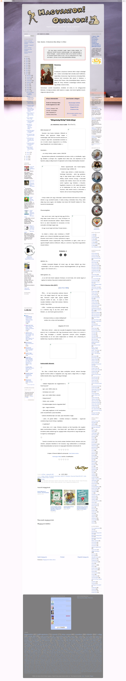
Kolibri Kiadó (94, 328)
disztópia (93, 436)
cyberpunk (45, 671)
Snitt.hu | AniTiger (28, 47)
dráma (93, 437)
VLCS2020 (91, 670)
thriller (93, 507)
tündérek (93, 510)
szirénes (93, 502)
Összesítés (96, 227)
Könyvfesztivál (72, 659)
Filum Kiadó (94, 294)
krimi (93, 466)
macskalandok (97, 649)
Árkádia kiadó (94, 414)
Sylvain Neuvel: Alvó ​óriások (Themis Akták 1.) (30, 148)
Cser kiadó (95, 666)
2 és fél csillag (94, 237)
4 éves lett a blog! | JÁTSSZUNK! (32, 168)
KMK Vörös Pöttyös (96, 317)
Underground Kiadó (96, 402)
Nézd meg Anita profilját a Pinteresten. (85, 597)
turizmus (99, 665)
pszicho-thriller (95, 488)
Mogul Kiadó (55, 669)
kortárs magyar (83, 671)
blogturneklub (28, 634)
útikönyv (37, 661)
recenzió (93, 583)
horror (93, 450)
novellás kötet (94, 576)
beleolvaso (40, 671)
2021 (27, 66)
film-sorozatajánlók (87, 641)
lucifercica (78, 651)
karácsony (68, 650)
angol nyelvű (94, 549)
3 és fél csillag (94, 240)
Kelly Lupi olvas (29, 325)
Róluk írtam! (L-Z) (52, 30)
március (28, 90)
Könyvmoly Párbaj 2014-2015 (85, 649)
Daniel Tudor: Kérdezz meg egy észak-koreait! (30, 369)
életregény (31, 666)
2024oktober (94, 119)
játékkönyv (94, 461)
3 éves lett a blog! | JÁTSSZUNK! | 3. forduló (30, 121)
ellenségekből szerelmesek (40, 665)
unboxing (80, 652)
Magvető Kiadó (95, 340)
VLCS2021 (96, 670)
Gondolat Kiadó (95, 303)
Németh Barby (95, 107)
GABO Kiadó (94, 300)
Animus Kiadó (94, 264)
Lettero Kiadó (37, 664)
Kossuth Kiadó (95, 329)
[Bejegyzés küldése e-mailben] (59, 474)
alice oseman (67, 654)
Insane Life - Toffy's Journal (29, 358)
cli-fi (28, 665)
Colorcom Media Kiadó (96, 276)
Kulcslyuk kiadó (54, 661)
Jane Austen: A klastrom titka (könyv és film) (30, 102)
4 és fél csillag (94, 243)
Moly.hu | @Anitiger (28, 40)
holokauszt (94, 448)
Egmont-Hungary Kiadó (96, 288)
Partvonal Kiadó (62, 661)
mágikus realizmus (95, 478)
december (29, 75)
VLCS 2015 (94, 542)
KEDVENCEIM (61, 30)
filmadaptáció (51, 476)
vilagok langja (26, 666)
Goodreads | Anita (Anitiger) (28, 50)
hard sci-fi (67, 665)
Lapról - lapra (29, 353)
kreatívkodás (43, 660)
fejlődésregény (53, 665)
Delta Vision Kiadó (95, 287)
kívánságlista (89, 671)
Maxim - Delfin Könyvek (61, 655)
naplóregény (94, 480)
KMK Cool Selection (96, 314)
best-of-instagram (46, 654)
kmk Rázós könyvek (76, 671)
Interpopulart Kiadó (95, 308)
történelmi (94, 508)
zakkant (93, 97)
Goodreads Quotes (31, 399)
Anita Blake (94, 422)
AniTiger (27, 269)
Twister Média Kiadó (96, 395)
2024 (27, 61)
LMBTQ (93, 424)
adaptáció (47, 645)
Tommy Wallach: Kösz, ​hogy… (30, 118)
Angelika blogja (29, 373)
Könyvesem (28, 379)
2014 (27, 159)
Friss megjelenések (96, 528)
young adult (94, 519)
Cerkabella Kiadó (95, 270)
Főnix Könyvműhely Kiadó (59, 656)
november (29, 77)
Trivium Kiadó (94, 393)
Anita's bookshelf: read (61, 599)
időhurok (100, 661)
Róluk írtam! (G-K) (43, 30)
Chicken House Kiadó (96, 271)
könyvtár (93, 571)
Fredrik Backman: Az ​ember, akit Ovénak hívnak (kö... (30, 140)
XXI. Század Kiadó (95, 408)
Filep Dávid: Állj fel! (29, 354)
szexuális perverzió (95, 500)
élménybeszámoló (45, 639)
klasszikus (68, 476)
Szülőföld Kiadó (55, 670)
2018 (27, 72)
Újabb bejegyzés (42, 557)
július (28, 84)
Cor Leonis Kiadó (95, 278)
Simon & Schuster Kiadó (97, 383)
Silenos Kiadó (94, 381)
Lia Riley (56, 607)
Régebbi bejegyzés (83, 557)
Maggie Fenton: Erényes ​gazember (29, 381)
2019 (27, 70)
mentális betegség (77, 650)
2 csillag (42, 476)
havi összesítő (94, 561)
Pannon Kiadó (94, 362)
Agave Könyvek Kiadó (96, 258)
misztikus (93, 474)
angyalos (93, 429)
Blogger (91, 676)
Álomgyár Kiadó (95, 412)
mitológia (93, 475)
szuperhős (34, 656)
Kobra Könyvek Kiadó (96, 325)
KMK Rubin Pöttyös (70, 640)
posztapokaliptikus (95, 486)
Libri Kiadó (94, 336)
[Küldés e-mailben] (61, 474)
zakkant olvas (29, 332)
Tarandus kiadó (61, 670)
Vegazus (93, 117)
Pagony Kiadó (94, 359)
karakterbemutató (63, 671)
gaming (32, 660)
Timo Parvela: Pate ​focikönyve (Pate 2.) (30, 135)
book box (93, 553)
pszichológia (94, 489)
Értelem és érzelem (74, 105)
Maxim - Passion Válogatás (31, 654)
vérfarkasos (94, 518)
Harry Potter (53, 655)
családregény (94, 433)
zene (91, 644)
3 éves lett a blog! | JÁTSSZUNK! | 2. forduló (30, 131)
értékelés (46, 476)
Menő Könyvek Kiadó (97, 645)
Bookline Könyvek (98, 656)
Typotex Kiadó (94, 397)
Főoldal (25, 30)
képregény (94, 467)
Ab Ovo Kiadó (94, 253)
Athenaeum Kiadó (95, 265)
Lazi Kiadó (94, 334)
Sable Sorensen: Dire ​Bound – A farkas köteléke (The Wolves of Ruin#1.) (30, 328)
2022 (27, 65)
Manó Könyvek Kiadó (96, 345)
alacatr (83, 676)
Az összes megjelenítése (30, 384)
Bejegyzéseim (97, 229)
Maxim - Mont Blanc (96, 350)
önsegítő (62, 646)
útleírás (36, 666)
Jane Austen (57, 476)
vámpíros (93, 516)
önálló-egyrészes (42, 634)
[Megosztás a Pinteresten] (66, 474)
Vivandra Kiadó (95, 407)
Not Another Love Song (59, 615)
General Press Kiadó (52, 644)
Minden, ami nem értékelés (72, 30)
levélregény (94, 469)
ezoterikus (94, 441)
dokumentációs (94, 661)
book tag (93, 555)
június (28, 85)
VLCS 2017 (94, 545)
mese (93, 472)
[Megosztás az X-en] (64, 474)
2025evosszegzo (95, 98)
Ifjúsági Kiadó (94, 306)
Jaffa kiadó (84, 660)
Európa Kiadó (94, 291)
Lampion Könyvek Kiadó (92, 660)
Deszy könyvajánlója (29, 316)
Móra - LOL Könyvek (96, 353)
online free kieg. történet (97, 410)
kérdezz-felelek (95, 568)
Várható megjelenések (96, 547)
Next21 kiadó (46, 651)
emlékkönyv (50, 671)
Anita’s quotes (28, 389)
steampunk (94, 497)
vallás (38, 656)
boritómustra (53, 637)
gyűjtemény (94, 558)
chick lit (93, 431)
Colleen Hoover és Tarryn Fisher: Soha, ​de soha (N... (30, 114)
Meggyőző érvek (74, 107)
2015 (27, 157)
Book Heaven (29, 342)
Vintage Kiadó (94, 405)
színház (52, 660)
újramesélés (42, 644)
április (28, 89)
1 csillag (93, 234)
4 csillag (93, 242)
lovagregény (95, 671)
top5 (37, 659)
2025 (27, 60)
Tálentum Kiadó (95, 399)
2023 (27, 63)
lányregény (72, 665)
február (28, 152)
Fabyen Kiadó (94, 292)
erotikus (93, 439)
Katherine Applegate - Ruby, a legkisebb (30, 349)
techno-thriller (94, 505)
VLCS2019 (86, 670)
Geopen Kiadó (95, 301)
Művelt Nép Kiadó (95, 357)
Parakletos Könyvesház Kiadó (75, 669)
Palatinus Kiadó (45, 477)
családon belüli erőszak (86, 661)
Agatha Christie (58, 660)
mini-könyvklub (95, 572)
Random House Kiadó (96, 374)
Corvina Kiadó (94, 280)
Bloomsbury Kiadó (95, 267)
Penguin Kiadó (95, 368)
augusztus (29, 82)
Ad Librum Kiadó (95, 256)
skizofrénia (94, 496)
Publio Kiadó (94, 372)
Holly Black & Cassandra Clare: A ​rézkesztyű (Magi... (29, 126)
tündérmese (94, 511)
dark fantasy (94, 434)
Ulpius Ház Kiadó (95, 400)
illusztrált (93, 458)
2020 (27, 68)
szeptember (29, 80)
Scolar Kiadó (94, 380)
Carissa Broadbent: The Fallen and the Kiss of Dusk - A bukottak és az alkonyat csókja (29, 361)
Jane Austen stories (74, 453)
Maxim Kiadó (94, 351)
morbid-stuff (94, 477)
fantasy (93, 442)
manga (99, 671)
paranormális (94, 483)
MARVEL (45, 650)
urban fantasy (89, 637)
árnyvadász (97, 650)
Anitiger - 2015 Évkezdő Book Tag (32, 199)
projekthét (94, 581)
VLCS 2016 (94, 543)
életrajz (93, 522)
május (28, 87)
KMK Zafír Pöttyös (95, 319)
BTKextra (26, 637)
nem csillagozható (95, 246)
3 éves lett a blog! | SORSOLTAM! (30, 106)
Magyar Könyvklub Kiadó (51, 664)
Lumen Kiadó (43, 664)
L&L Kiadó (78, 659)
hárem (55, 671)
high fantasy (61, 645)
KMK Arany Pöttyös (95, 312)
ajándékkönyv (29, 671)
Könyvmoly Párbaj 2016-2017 (77, 476)
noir (76, 665)
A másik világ (29, 367)
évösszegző (94, 590)
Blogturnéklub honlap (29, 259)
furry (58, 665)
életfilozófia (33, 649)
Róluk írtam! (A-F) (33, 30)
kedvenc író (63, 476)
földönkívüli (94, 445)
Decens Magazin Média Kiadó (75, 660)
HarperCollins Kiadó (96, 305)
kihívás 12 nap (74, 654)
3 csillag (93, 239)
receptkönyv (85, 650)
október (28, 78)
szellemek (94, 499)
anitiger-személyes (95, 551)
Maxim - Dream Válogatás (95, 348)
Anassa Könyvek (66, 666)
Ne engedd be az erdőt (59, 611)
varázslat (93, 515)
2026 (27, 58)
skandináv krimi (95, 494)
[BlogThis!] (63, 474)
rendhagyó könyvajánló (96, 584)
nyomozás (35, 644)
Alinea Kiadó (94, 262)
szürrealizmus (94, 504)
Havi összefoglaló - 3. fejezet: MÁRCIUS (30, 93)
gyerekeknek (94, 447)
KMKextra (86, 646)
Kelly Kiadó (94, 324)
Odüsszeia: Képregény (58, 601)
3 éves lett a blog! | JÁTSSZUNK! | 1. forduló (30, 144)
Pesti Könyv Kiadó (75, 664)
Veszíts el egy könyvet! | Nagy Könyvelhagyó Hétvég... (30, 109)
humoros (93, 452)
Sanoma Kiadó (95, 378)
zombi (93, 521)
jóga (58, 671)
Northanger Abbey (56, 456)
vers (91, 650)
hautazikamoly (71, 651)
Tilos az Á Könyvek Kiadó (29, 652)
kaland (93, 463)
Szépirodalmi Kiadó (96, 389)
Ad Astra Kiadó (95, 255)
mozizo (93, 574)
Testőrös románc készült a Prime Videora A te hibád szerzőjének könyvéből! (29, 320)
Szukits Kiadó (94, 387)
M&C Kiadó (94, 339)
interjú (93, 563)
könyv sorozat (94, 569)
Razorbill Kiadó (95, 377)
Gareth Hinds (57, 602)
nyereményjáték (95, 577)
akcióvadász (35, 671)
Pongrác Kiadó (95, 371)
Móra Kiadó (94, 356)
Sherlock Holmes (95, 425)
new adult (94, 481)
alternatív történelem (96, 427)
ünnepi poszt (94, 592)
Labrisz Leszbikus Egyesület (39, 669)
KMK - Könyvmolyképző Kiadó (59, 636)
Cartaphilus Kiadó (95, 268)
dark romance (32, 665)
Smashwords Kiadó (96, 386)
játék (93, 459)
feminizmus (83, 655)
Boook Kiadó (50, 656)
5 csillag (93, 245)
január (28, 154)
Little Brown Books (95, 337)
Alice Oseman (57, 623)
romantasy (79, 665)
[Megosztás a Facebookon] (65, 474)
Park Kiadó (94, 366)
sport (51, 646)
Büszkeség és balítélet (74, 102)
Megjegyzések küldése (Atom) (49, 559)
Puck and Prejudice (58, 606)
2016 (27, 156)
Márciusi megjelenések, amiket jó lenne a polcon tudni (30, 98)
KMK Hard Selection (96, 315)
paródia (93, 485)
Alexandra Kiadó (95, 260)
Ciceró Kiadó (94, 274)
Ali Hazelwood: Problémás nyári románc (29, 375)
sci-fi (92, 493)
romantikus (51, 477)
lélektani (93, 470)
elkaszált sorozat (95, 557)
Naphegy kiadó (27, 660)
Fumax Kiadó (94, 296)
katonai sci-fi (69, 671)
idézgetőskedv (85, 639)
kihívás (93, 566)
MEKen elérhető (95, 540)
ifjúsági (93, 455)
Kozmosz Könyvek (95, 331)
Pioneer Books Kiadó (96, 369)
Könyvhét (93, 531)
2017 (27, 73)
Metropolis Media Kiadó (67, 664)
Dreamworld (28, 347)
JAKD (93, 529)
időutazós (94, 453)
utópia (93, 513)
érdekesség (94, 587)
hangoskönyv (94, 560)
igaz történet (94, 456)
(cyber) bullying (95, 421)
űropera (39, 666)
